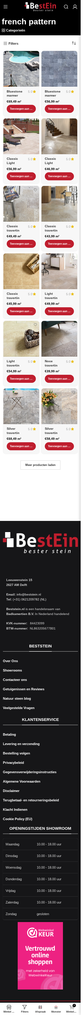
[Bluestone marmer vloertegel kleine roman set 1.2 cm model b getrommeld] (59, 69)
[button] (21, 109)
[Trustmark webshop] (40, 956)
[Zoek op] (66, 6)
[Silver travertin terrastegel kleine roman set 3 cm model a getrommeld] (21, 406)
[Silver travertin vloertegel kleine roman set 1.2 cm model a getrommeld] (59, 406)
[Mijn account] (75, 6)
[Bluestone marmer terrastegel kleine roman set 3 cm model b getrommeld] (21, 69)
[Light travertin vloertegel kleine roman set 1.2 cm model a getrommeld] (59, 271)
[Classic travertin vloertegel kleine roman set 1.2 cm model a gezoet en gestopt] (21, 271)
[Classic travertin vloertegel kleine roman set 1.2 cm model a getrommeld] (59, 204)
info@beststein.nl (28, 594)
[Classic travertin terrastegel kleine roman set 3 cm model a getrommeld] (21, 204)
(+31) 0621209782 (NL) (29, 599)
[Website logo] (40, 6)
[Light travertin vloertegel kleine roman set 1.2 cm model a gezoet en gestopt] (21, 339)
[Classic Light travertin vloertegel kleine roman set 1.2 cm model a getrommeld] (59, 136)
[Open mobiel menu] (5, 6)
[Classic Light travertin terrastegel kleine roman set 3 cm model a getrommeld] (21, 136)
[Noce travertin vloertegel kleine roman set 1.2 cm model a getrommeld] (59, 339)
